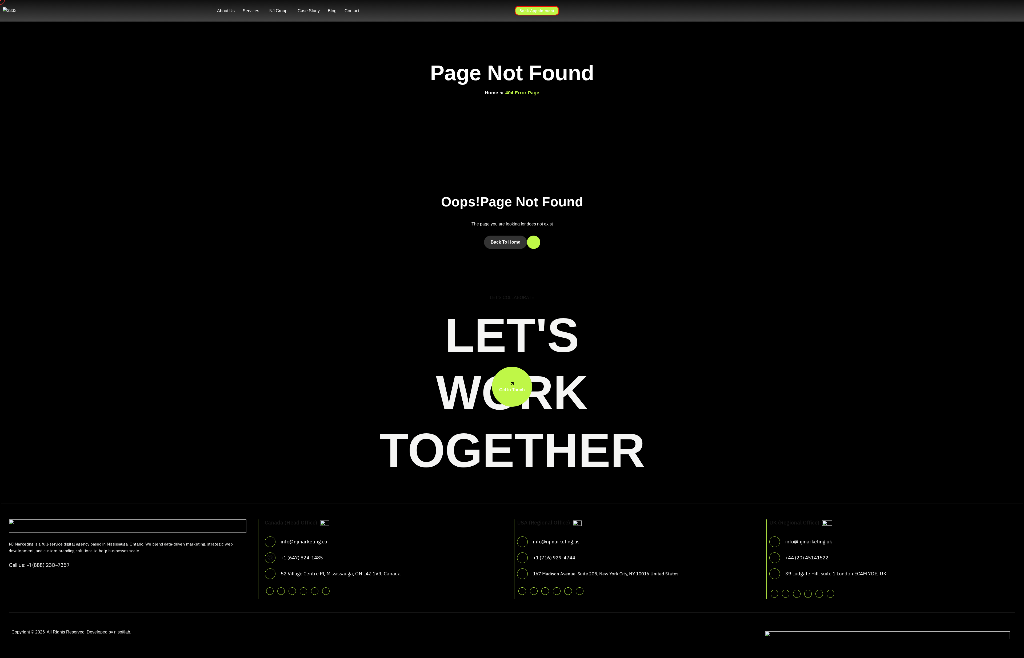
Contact (352, 11)
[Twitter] (373, 10)
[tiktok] (579, 591)
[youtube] (314, 591)
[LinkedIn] (402, 10)
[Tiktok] (326, 591)
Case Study (309, 11)
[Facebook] (383, 10)
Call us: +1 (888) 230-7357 (39, 565)
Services (251, 11)
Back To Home (505, 242)
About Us (226, 11)
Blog (332, 11)
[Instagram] (392, 10)
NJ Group (278, 11)
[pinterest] (303, 591)
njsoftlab (122, 632)
